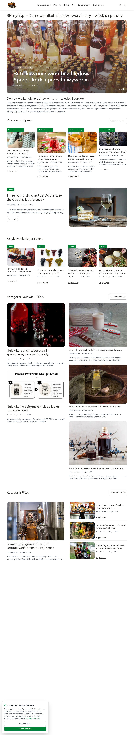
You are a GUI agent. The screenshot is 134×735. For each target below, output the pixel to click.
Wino (55, 5)
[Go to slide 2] (121, 89)
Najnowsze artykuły (43, 5)
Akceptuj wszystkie (25, 729)
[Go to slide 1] (119, 89)
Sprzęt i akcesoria (84, 5)
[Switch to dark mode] (125, 5)
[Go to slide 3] (123, 89)
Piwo (74, 5)
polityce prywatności (33, 718)
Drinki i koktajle (98, 5)
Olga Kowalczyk (18, 85)
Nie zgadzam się (25, 723)
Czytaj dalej (12, 219)
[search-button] (120, 5)
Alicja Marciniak (42, 162)
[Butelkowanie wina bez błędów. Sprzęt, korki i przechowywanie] (67, 56)
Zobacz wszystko (118, 121)
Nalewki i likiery (64, 5)
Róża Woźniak (73, 162)
